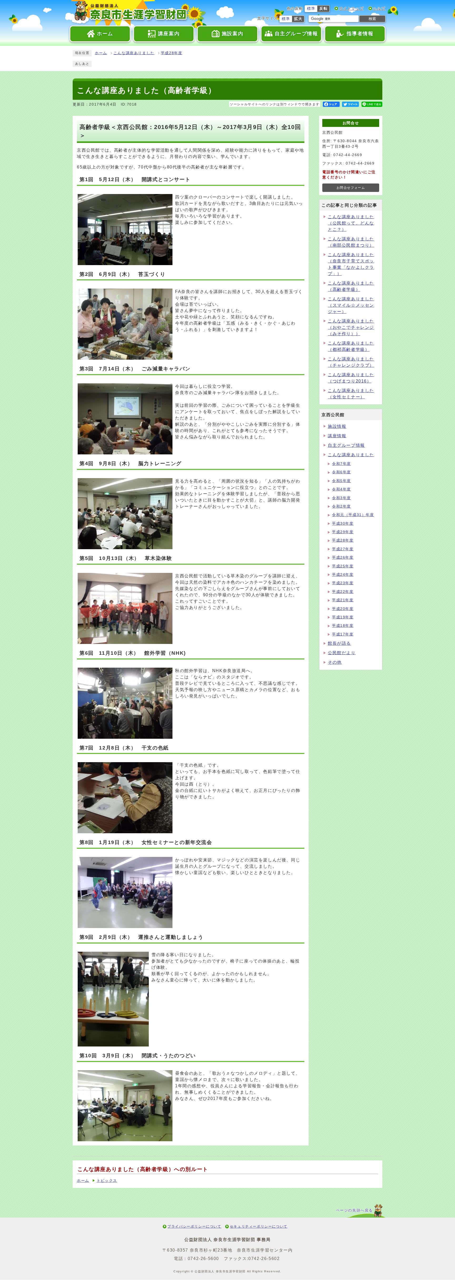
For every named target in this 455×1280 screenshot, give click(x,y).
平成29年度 (343, 532)
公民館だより (342, 653)
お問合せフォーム (351, 187)
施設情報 (337, 426)
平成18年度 (343, 626)
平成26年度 (343, 557)
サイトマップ (351, 9)
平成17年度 (343, 634)
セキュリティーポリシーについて (259, 1226)
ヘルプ (379, 9)
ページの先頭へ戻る (354, 1210)
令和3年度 (341, 498)
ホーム (101, 53)
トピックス (107, 1181)
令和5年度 (341, 481)
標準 (311, 9)
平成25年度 (343, 566)
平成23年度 (343, 583)
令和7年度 (341, 464)
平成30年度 (343, 523)
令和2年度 (341, 506)
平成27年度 (343, 549)
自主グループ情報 (346, 445)
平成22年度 (343, 592)
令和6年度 (341, 472)
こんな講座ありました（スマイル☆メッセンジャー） (351, 305)
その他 (335, 662)
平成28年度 (171, 53)
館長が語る (339, 643)
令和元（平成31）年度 (353, 515)
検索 (372, 19)
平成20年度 (343, 609)
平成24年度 (343, 575)
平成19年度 (343, 617)
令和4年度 (341, 489)
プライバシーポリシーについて (194, 1226)
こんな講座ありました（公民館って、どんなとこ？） (351, 223)
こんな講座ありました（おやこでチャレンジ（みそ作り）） (351, 327)
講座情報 (337, 436)
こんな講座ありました (134, 53)
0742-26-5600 (203, 1258)
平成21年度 (343, 600)
